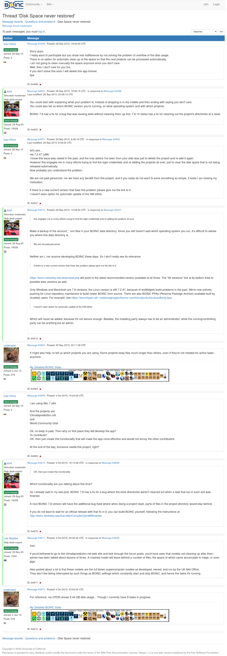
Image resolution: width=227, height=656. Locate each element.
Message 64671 (36, 537)
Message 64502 (36, 91)
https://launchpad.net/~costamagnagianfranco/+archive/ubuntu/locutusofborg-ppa (121, 297)
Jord (9, 91)
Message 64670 (36, 462)
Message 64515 (36, 209)
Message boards (12, 21)
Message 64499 (36, 43)
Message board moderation (17, 25)
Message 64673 (36, 589)
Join (205, 4)
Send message (10, 49)
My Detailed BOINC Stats (45, 367)
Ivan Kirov (10, 44)
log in (41, 31)
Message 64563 (36, 345)
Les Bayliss (11, 538)
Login (216, 4)
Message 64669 (36, 395)
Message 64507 (36, 139)
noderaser (10, 345)
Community (33, 4)
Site (49, 4)
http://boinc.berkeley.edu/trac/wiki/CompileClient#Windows (66, 516)
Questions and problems (40, 21)
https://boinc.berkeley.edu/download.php (54, 278)
